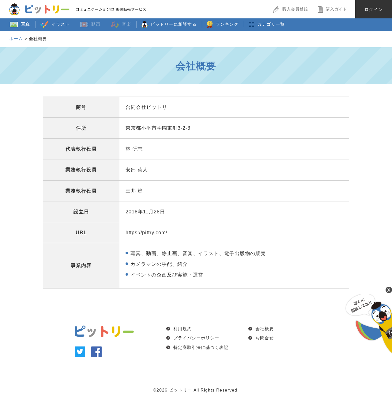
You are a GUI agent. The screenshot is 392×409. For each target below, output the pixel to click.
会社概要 (264, 328)
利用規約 (182, 328)
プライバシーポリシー (196, 337)
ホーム (16, 38)
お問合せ (264, 337)
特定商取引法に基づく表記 (200, 347)
